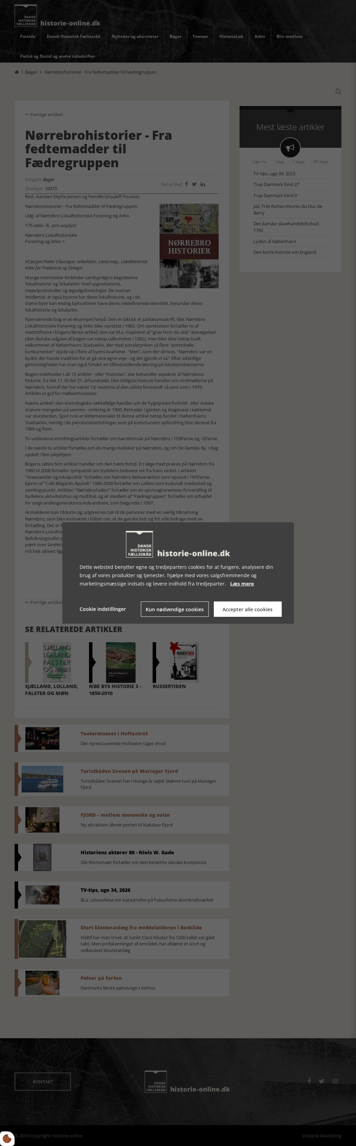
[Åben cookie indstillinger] (7, 1138)
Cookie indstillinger (103, 609)
